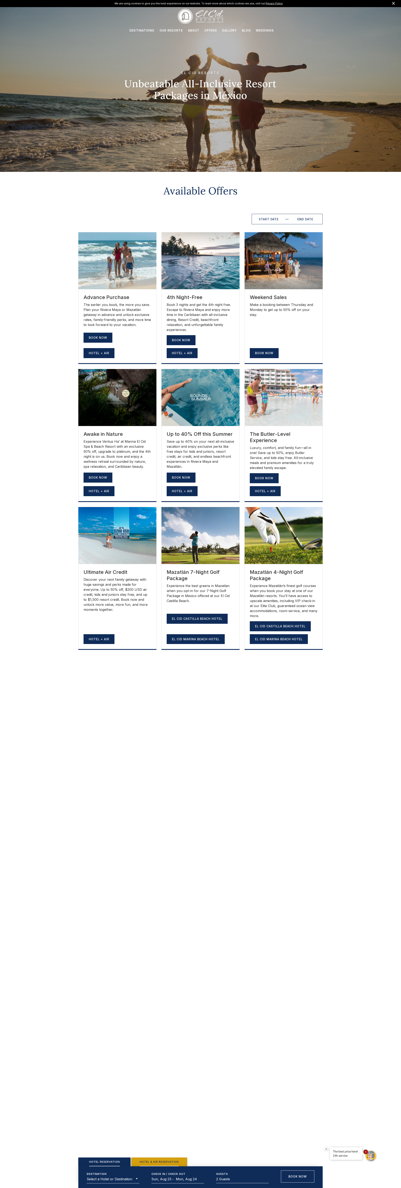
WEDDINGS (265, 30)
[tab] (104, 1162)
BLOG (246, 30)
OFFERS (210, 30)
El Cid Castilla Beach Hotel (197, 618)
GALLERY (229, 30)
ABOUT (193, 30)
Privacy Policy (274, 3)
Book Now (98, 337)
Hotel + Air (99, 353)
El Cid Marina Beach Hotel (196, 639)
